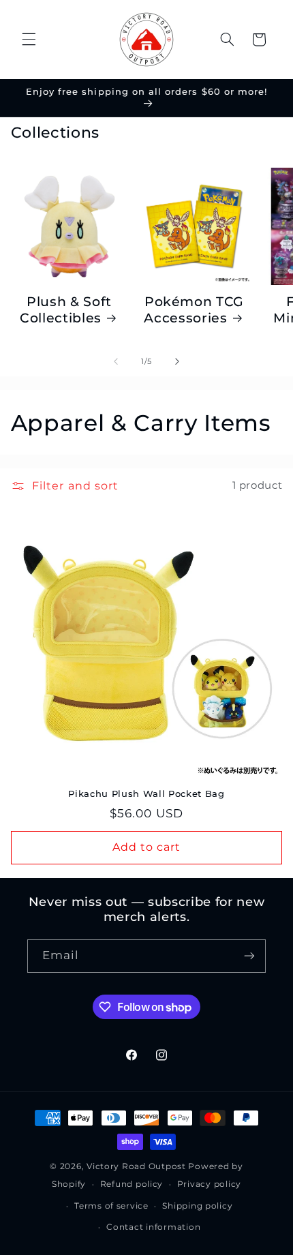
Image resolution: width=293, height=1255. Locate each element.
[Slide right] (177, 361)
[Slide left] (116, 361)
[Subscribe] (249, 956)
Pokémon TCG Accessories (194, 310)
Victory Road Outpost (136, 1166)
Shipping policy (197, 1206)
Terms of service (111, 1206)
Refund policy (132, 1184)
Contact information (153, 1227)
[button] (28, 39)
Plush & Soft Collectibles (66, 310)
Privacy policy (209, 1184)
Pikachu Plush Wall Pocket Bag (146, 793)
